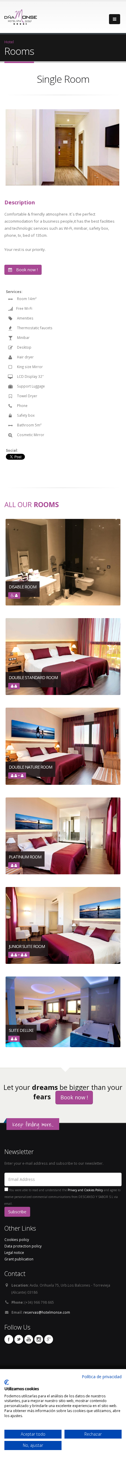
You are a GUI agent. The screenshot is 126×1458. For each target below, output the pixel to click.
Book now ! (26, 269)
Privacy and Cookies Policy (85, 1190)
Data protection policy (23, 1246)
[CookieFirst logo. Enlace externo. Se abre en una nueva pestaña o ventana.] (6, 1382)
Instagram (38, 1339)
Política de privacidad (102, 1376)
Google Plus (48, 1339)
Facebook (8, 1339)
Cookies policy (16, 1239)
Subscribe (17, 1211)
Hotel (9, 41)
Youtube (28, 1339)
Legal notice (14, 1252)
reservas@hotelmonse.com (46, 1312)
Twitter (18, 1339)
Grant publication (18, 1259)
